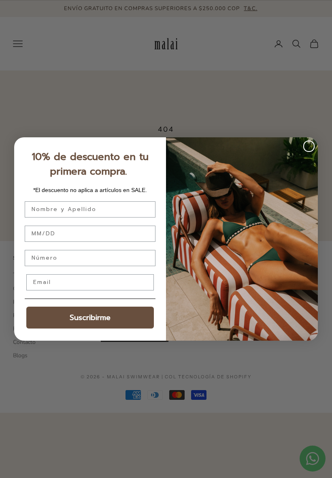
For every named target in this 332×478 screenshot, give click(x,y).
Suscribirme (90, 317)
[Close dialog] (309, 146)
